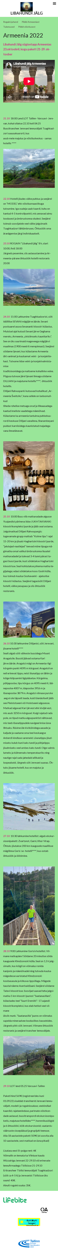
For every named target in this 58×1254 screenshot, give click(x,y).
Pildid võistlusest (26, 26)
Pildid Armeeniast (30, 22)
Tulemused (9, 26)
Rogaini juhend (10, 22)
